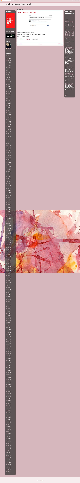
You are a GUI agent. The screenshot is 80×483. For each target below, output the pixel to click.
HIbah (66, 29)
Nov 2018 (7, 216)
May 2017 (7, 247)
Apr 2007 (7, 457)
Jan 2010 (7, 400)
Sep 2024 (7, 95)
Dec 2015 (7, 277)
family (69, 24)
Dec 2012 (7, 339)
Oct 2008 (7, 426)
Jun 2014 (7, 308)
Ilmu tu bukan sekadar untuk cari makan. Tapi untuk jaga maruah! (69, 74)
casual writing (69, 22)
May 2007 (7, 455)
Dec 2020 (7, 173)
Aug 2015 (7, 284)
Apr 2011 (7, 374)
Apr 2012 (7, 353)
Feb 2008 (7, 440)
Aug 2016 (7, 263)
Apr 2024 (7, 103)
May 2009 (7, 414)
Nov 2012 (7, 341)
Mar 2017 (7, 251)
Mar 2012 (7, 355)
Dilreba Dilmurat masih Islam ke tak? (69, 65)
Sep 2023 (7, 115)
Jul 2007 (7, 452)
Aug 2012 (7, 346)
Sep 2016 (7, 261)
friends (73, 26)
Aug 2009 (7, 408)
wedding (66, 42)
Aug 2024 (7, 96)
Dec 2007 (7, 443)
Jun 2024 (7, 100)
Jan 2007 (7, 462)
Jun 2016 (7, 266)
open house (70, 34)
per (73, 34)
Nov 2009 (7, 403)
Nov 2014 (7, 299)
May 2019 (7, 206)
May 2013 (7, 330)
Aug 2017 (7, 242)
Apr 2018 (7, 228)
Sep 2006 (7, 469)
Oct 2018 (7, 218)
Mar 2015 (7, 292)
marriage (67, 31)
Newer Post (19, 43)
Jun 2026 (7, 58)
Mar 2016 (7, 271)
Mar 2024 (7, 105)
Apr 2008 (7, 436)
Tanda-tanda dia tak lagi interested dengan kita (69, 48)
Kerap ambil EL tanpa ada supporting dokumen (69, 84)
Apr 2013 (7, 332)
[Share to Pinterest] (37, 39)
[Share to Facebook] (36, 39)
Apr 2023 (7, 124)
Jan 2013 (7, 337)
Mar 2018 (7, 230)
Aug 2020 (7, 180)
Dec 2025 (7, 69)
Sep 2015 (7, 282)
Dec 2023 (7, 110)
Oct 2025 (7, 72)
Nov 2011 (7, 362)
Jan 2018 (7, 233)
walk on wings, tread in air (19, 4)
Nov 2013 (7, 320)
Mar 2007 (7, 459)
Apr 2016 (7, 270)
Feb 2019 (7, 211)
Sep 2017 (7, 240)
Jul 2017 (7, 244)
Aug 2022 (7, 138)
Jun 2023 (7, 121)
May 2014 (7, 310)
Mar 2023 (7, 126)
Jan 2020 (7, 192)
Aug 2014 (7, 304)
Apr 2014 (7, 311)
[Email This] (32, 39)
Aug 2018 (7, 221)
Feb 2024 (7, 107)
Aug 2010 (7, 388)
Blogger (42, 480)
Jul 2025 (7, 77)
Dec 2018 (7, 214)
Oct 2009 (7, 405)
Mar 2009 (7, 417)
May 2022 (7, 143)
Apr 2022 (7, 145)
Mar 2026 (7, 63)
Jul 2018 (7, 223)
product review (68, 36)
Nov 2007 (7, 445)
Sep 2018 (7, 219)
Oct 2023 (7, 114)
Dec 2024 (7, 89)
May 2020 (7, 185)
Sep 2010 (7, 386)
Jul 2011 (7, 369)
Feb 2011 (7, 377)
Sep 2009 (7, 407)
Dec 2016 (7, 256)
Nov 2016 (7, 258)
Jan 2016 (7, 275)
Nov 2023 (7, 112)
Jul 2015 (7, 285)
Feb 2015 (7, 294)
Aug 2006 (7, 471)
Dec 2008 (7, 422)
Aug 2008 (7, 429)
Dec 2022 (7, 131)
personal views (69, 35)
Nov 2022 (7, 133)
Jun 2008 (7, 433)
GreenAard (68, 28)
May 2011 (7, 372)
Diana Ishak (9, 48)
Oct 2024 (7, 93)
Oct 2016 (7, 259)
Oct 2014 (7, 301)
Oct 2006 (7, 467)
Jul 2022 (7, 140)
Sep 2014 (7, 303)
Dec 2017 (7, 235)
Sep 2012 (7, 344)
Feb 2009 (7, 419)
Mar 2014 (7, 313)
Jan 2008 (7, 441)
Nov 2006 (7, 466)
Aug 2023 (7, 117)
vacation (67, 41)
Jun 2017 (7, 245)
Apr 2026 (7, 62)
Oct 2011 (7, 363)
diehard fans (72, 23)
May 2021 (7, 164)
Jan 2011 (7, 379)
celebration (67, 23)
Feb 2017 (7, 252)
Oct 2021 (7, 155)
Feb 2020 (7, 190)
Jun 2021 (7, 162)
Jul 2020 (7, 181)
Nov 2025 (7, 70)
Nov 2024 (7, 91)
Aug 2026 (7, 55)
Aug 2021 (7, 159)
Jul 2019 (7, 202)
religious (72, 37)
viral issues (71, 41)
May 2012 (7, 351)
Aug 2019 (7, 200)
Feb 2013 (7, 336)
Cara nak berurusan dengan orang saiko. (68, 56)
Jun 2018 (7, 225)
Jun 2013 (7, 329)
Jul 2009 (7, 410)
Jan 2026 (7, 67)
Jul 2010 (7, 389)
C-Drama (72, 21)
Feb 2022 (7, 148)
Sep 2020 (7, 178)
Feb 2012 (7, 356)
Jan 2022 (7, 150)
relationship (67, 37)
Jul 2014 (7, 306)
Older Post (60, 43)
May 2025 (7, 81)
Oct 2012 (7, 343)
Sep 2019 (7, 199)
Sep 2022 (7, 136)
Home (40, 43)
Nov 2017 (7, 237)
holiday (73, 29)
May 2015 (7, 289)
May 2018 (7, 226)
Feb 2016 (7, 273)
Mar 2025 (7, 84)
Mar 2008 (7, 438)
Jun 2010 (7, 391)
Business (67, 21)
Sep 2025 (7, 74)
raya (73, 36)
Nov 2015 (7, 278)
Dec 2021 (7, 152)
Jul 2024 (7, 98)
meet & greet (71, 32)
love (73, 30)
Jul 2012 (7, 348)
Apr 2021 (7, 166)
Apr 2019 (7, 207)
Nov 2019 (7, 195)
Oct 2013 (7, 322)
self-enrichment (69, 39)
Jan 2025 (7, 88)
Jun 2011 (7, 370)
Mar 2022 (7, 147)
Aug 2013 (7, 325)
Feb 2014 (7, 315)
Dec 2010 (7, 381)
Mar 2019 (7, 209)
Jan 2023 (7, 129)
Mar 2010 (7, 396)
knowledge (67, 30)
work (69, 42)
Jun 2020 (7, 183)
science (67, 38)
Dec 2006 (7, 464)
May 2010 (7, 393)
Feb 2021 (7, 169)
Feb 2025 (7, 86)
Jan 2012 (7, 358)
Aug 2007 (7, 450)
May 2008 (7, 434)
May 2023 (7, 122)
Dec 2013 (7, 318)
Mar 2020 (7, 188)
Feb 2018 (7, 232)
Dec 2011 (7, 360)
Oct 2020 (7, 176)
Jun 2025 (7, 79)
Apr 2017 (7, 249)
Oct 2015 (7, 280)
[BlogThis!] (33, 39)
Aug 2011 (7, 367)
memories (67, 33)
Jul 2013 (7, 327)
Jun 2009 (7, 412)
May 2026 (7, 60)
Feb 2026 (7, 65)
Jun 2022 (7, 141)
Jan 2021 (7, 171)
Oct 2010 (7, 384)
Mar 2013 (7, 334)
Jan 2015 (7, 296)
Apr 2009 (7, 415)
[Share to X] (34, 39)
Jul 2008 (7, 431)
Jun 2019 (7, 204)
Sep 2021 (7, 157)
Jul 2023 (7, 119)
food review (70, 25)
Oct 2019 (7, 197)
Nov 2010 (7, 382)
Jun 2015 (7, 287)
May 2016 (7, 268)
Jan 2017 (7, 254)
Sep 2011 (7, 365)
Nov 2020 (7, 174)
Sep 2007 (7, 448)
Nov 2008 (7, 424)
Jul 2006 (7, 473)
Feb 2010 (7, 398)
